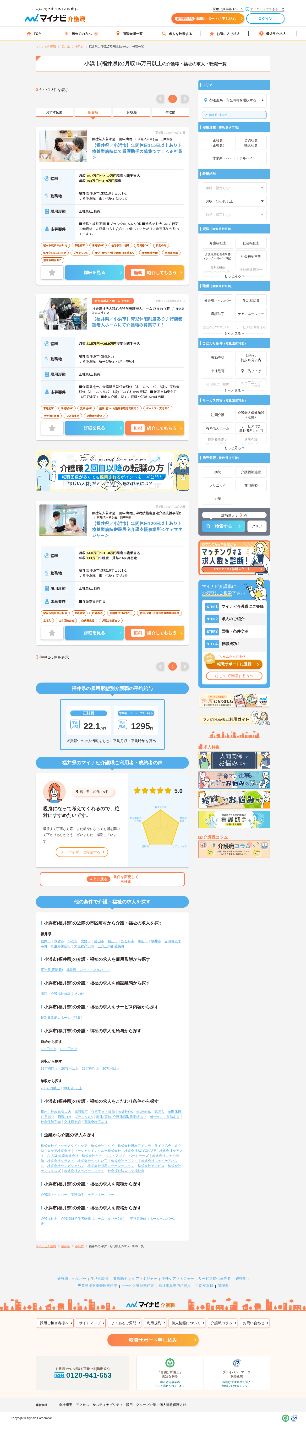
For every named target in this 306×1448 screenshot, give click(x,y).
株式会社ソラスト (60, 1161)
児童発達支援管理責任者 (97, 1286)
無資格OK (143, 1112)
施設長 (240, 1278)
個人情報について (186, 1323)
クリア (257, 526)
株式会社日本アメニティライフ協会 (144, 1146)
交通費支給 (72, 1122)
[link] (54, 112)
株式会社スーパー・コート (84, 1171)
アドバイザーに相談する (80, 852)
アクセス (82, 1405)
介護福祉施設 (61, 994)
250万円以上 (50, 1088)
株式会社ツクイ (102, 1146)
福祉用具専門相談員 (174, 1286)
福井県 (85, 792)
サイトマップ (90, 1323)
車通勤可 (81, 1112)
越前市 (143, 941)
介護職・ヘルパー (54, 1195)
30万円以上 (111, 1068)
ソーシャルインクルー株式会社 (97, 1151)
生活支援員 (204, 1286)
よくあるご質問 (123, 1323)
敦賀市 (59, 941)
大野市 (86, 941)
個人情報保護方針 (172, 1405)
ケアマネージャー (100, 1195)
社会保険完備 (51, 1122)
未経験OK (125, 1112)
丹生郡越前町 (61, 946)
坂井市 (156, 941)
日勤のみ (64, 1117)
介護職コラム (221, 1323)
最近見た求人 (276, 34)
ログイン (265, 18)
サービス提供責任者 (214, 1278)
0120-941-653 (89, 1375)
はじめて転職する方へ (234, 676)
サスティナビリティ (108, 1405)
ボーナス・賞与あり (165, 1117)
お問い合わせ (253, 1323)
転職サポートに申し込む (206, 18)
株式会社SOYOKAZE (140, 1151)
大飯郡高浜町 (84, 946)
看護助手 (77, 1195)
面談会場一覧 (133, 34)
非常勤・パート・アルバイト (88, 970)
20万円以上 (69, 1068)
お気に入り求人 (228, 34)
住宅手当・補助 (103, 1112)
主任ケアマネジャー (178, 1278)
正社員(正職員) (52, 970)
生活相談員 (100, 1278)
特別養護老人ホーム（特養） (62, 1018)
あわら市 (127, 941)
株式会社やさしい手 (92, 1161)
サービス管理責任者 (138, 1286)
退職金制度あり (96, 1122)
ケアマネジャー (144, 1278)
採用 (129, 1405)
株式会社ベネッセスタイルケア (64, 1146)
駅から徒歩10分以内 (56, 1112)
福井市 (46, 941)
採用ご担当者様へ (54, 1323)
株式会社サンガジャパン (65, 1166)
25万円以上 (90, 1068)
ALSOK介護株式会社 (62, 1156)
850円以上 (48, 1049)
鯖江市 (113, 941)
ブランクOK (84, 1117)
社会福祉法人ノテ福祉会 (126, 1171)
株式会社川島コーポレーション (110, 1166)
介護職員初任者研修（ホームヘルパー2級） (93, 1218)
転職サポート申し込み (153, 1340)
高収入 (159, 1112)
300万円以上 (72, 1088)
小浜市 (218, 115)
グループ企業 (146, 1405)
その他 (79, 994)
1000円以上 (68, 1049)
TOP (37, 34)
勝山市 (99, 941)
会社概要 (65, 1405)
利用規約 (154, 1323)
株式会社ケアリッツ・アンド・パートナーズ (115, 1156)
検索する (223, 526)
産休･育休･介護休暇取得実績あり (121, 1117)
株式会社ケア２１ (124, 1161)
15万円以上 (49, 1068)
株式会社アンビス (151, 1166)
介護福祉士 (49, 1218)
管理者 (223, 1286)
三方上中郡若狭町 (111, 946)
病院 (44, 994)
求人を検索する (180, 34)
